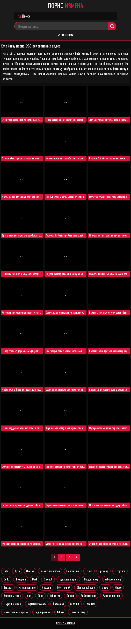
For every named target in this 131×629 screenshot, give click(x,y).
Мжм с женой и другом (16, 612)
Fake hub (74, 604)
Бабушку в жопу (113, 579)
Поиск (25, 16)
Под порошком (42, 612)
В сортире (120, 571)
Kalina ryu (55, 596)
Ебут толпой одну (86, 587)
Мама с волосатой (50, 571)
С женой (47, 579)
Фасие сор (58, 604)
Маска (105, 587)
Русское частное (111, 596)
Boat (34, 579)
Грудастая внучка (68, 579)
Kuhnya (60, 612)
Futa (6, 571)
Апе (29, 596)
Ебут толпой (63, 587)
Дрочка (70, 596)
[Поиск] (112, 26)
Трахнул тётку (77, 612)
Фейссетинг (72, 571)
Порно (65, 5)
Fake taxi (90, 604)
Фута (17, 571)
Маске (118, 587)
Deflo (6, 579)
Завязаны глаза (12, 596)
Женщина (21, 579)
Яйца (40, 596)
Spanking (103, 571)
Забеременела (88, 596)
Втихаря (8, 587)
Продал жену (91, 579)
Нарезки (46, 587)
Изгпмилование (27, 587)
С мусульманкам (12, 604)
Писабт (30, 571)
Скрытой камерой (36, 604)
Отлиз (89, 571)
